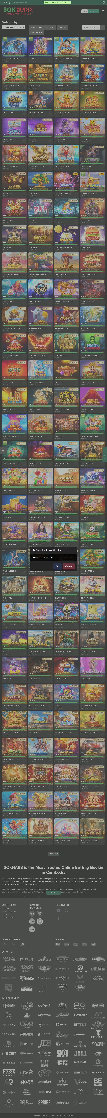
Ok (57, 566)
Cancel (68, 566)
